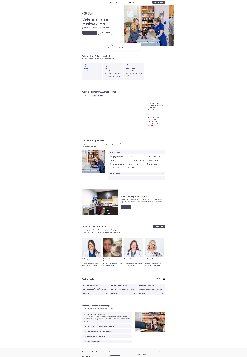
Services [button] (116, 2)
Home (111, 2)
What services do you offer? (92, 341)
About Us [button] (123, 2)
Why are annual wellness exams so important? (97, 331)
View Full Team (159, 226)
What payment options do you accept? (95, 336)
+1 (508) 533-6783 (115, 355)
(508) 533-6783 (106, 33)
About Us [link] (159, 355)
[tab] (93, 172)
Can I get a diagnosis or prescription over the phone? (99, 326)
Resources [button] (130, 2)
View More (126, 207)
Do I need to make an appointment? (94, 314)
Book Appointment (158, 2)
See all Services (131, 167)
